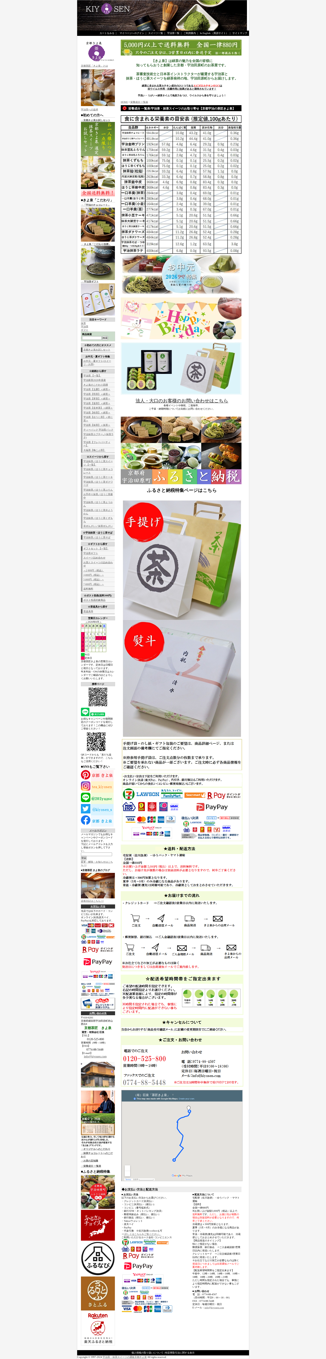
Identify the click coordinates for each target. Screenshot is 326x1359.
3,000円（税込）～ (93, 575)
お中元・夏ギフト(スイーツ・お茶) (97, 363)
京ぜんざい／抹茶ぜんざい (98, 526)
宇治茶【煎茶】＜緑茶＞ (96, 394)
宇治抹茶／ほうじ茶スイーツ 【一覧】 (98, 463)
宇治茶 (84, 326)
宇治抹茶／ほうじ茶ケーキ (98, 477)
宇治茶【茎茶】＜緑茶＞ (96, 403)
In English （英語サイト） (214, 33)
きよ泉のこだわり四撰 (95, 384)
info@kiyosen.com (95, 1056)
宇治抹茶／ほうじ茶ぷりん (98, 489)
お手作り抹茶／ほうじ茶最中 (98, 496)
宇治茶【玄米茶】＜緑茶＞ (98, 407)
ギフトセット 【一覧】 (95, 548)
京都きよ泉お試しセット (96, 349)
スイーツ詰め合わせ (94, 557)
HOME (124, 102)
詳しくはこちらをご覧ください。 (142, 1234)
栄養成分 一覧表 (139, 102)
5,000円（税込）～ (93, 579)
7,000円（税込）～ (93, 584)
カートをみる (107, 33)
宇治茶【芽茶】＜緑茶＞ (96, 398)
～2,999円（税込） (93, 570)
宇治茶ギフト (90, 553)
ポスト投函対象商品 (94, 600)
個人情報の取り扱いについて (147, 1352)
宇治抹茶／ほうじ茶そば (96, 537)
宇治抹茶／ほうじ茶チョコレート (98, 471)
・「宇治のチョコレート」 (95, 205)
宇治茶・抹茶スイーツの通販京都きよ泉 (125, 1357)
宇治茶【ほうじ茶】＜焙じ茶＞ (98, 419)
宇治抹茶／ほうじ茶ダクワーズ (98, 483)
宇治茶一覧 (173, 33)
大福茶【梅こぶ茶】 (94, 450)
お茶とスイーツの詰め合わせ (98, 564)
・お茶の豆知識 (89, 1160)
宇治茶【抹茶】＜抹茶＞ (96, 425)
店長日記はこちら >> (92, 901)
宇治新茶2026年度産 (94, 380)
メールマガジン (98, 830)
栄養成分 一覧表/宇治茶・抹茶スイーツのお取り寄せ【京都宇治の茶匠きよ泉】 (181, 108)
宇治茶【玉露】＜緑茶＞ (96, 389)
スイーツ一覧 (155, 33)
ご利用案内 (190, 33)
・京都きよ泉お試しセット (95, 120)
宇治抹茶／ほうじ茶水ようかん (98, 512)
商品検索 (87, 334)
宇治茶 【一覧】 (92, 375)
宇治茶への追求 (89, 109)
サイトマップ (239, 33)
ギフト (84, 329)
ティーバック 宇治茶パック (98, 429)
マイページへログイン (132, 33)
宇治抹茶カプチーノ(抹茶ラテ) (98, 436)
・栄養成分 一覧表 (91, 1166)
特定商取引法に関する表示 (180, 1352)
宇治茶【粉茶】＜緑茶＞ (96, 412)
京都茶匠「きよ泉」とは (94, 65)
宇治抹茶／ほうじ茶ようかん (98, 504)
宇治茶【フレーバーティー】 (96, 444)
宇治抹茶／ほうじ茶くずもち (98, 520)
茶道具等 (88, 611)
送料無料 (88, 588)
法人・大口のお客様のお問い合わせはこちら (182, 400)
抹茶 (83, 323)
